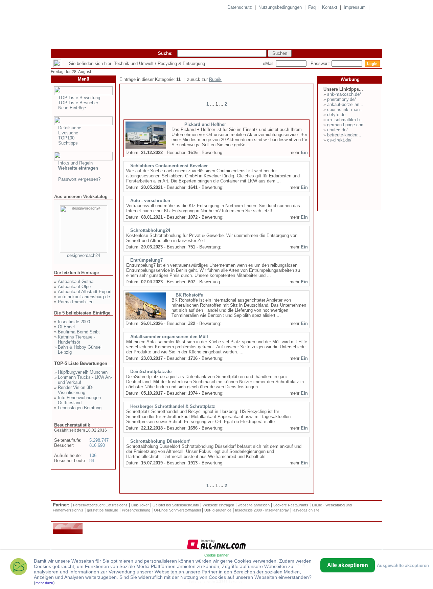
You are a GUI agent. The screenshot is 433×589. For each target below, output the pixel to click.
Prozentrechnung (136, 510)
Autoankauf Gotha (75, 281)
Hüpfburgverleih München (83, 372)
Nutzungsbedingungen (280, 7)
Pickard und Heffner (205, 124)
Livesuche (68, 132)
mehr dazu (44, 583)
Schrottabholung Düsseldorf (159, 441)
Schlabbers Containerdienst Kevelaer (169, 165)
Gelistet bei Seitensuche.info (176, 505)
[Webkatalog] (68, 532)
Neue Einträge (72, 107)
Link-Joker (140, 505)
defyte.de (336, 114)
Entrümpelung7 (146, 260)
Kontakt (329, 7)
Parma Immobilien (75, 301)
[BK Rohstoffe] (146, 318)
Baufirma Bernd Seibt (79, 331)
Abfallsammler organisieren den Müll (169, 336)
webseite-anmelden (254, 505)
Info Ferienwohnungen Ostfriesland (79, 400)
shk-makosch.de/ (344, 94)
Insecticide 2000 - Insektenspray (262, 510)
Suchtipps (68, 143)
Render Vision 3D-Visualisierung (75, 390)
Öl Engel (66, 326)
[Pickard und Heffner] (146, 147)
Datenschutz (239, 7)
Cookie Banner (216, 555)
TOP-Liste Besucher (78, 102)
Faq (312, 7)
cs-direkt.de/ (339, 140)
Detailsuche (69, 127)
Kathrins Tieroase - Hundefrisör (76, 339)
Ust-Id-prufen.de (217, 510)
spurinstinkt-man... (345, 109)
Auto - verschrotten (150, 200)
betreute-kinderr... (344, 134)
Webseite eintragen (218, 505)
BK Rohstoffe (189, 295)
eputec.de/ (337, 129)
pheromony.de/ (341, 99)
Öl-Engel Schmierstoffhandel (177, 510)
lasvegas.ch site (306, 510)
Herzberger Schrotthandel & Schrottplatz (172, 406)
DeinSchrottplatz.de (151, 371)
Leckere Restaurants (290, 505)
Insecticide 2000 (74, 321)
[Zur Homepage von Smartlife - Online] (18, 567)
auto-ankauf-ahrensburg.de (84, 296)
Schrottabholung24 (150, 230)
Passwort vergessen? (79, 179)
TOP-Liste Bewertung (79, 97)
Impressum (355, 7)
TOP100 (66, 137)
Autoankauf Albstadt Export (85, 291)
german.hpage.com (346, 124)
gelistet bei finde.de (102, 510)
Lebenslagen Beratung (79, 407)
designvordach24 (83, 255)
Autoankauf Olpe (74, 286)
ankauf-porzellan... (345, 104)
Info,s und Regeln (75, 163)
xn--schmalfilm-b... (345, 119)
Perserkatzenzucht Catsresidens (100, 505)
